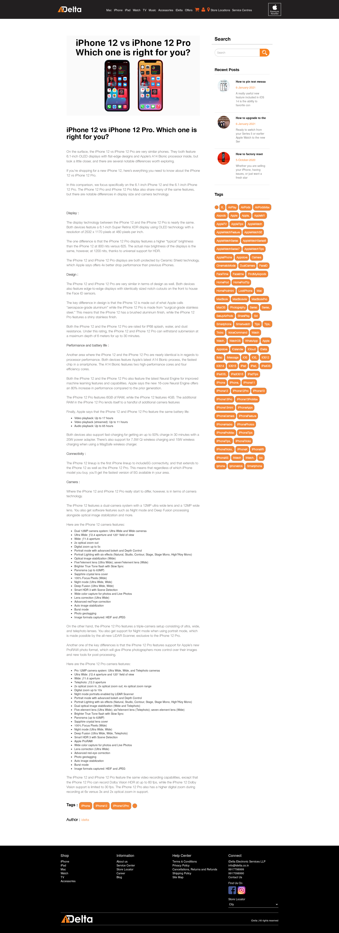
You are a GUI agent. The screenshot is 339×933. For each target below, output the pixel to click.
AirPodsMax (262, 207)
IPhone (85, 805)
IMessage (232, 357)
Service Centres (242, 10)
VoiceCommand (237, 332)
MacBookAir (240, 299)
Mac (109, 10)
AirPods (245, 207)
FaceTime (222, 274)
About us (122, 861)
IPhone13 (259, 390)
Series (253, 307)
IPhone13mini (225, 407)
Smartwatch (243, 324)
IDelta (263, 349)
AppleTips (237, 224)
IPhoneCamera (225, 416)
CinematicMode (226, 265)
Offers (188, 10)
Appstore (242, 257)
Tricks (220, 332)
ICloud (252, 349)
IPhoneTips (245, 432)
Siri (256, 315)
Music (152, 10)
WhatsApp (251, 340)
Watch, (221, 340)
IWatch (237, 457)
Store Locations (220, 10)
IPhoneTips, (224, 441)
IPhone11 (249, 382)
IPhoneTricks (243, 441)
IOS (245, 357)
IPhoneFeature (247, 416)
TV (144, 10)
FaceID (263, 265)
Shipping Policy (181, 873)
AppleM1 (259, 215)
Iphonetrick (236, 466)
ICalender (237, 349)
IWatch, (250, 457)
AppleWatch (255, 224)
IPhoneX (242, 449)
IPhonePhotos (245, 424)
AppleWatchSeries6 (254, 240)
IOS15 (232, 365)
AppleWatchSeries (227, 240)
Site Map (177, 877)
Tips (257, 324)
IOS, (254, 357)
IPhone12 (101, 805)
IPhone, (234, 382)
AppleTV (222, 224)
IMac (219, 357)
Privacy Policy (181, 865)
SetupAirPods (225, 315)
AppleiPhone (224, 257)
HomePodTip (241, 282)
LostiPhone (245, 290)
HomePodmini (225, 290)
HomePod (223, 282)
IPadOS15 (237, 374)
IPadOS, (221, 374)
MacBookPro (259, 299)
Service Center (126, 865)
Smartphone (224, 324)
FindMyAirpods (257, 274)
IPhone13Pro (224, 399)
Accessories (165, 10)
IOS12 (265, 357)
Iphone (221, 466)
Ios (261, 457)
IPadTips (253, 374)
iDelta (179, 10)
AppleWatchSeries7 (228, 248)
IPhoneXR (258, 449)
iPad (127, 10)
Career (121, 873)
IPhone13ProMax (247, 399)
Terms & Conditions (184, 861)
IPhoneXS (222, 457)
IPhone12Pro (121, 805)
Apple (234, 215)
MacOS (221, 307)
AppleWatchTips (254, 248)
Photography (237, 307)
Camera (256, 257)
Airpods (221, 215)
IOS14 (220, 365)
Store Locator (125, 869)
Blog (119, 877)
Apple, (246, 215)
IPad (243, 365)
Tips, (267, 324)
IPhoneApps (245, 407)
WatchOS (235, 340)
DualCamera (247, 265)
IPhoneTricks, (225, 449)
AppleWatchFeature (228, 232)
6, (222, 207)
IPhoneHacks (224, 424)
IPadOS (266, 365)
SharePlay (244, 315)
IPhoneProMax (225, 432)
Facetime (238, 274)
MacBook (222, 299)
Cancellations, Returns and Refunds (194, 869)
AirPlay (232, 207)
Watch (136, 10)
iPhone (118, 10)
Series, (266, 307)
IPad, (254, 365)
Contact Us (235, 877)
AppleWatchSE (253, 232)
